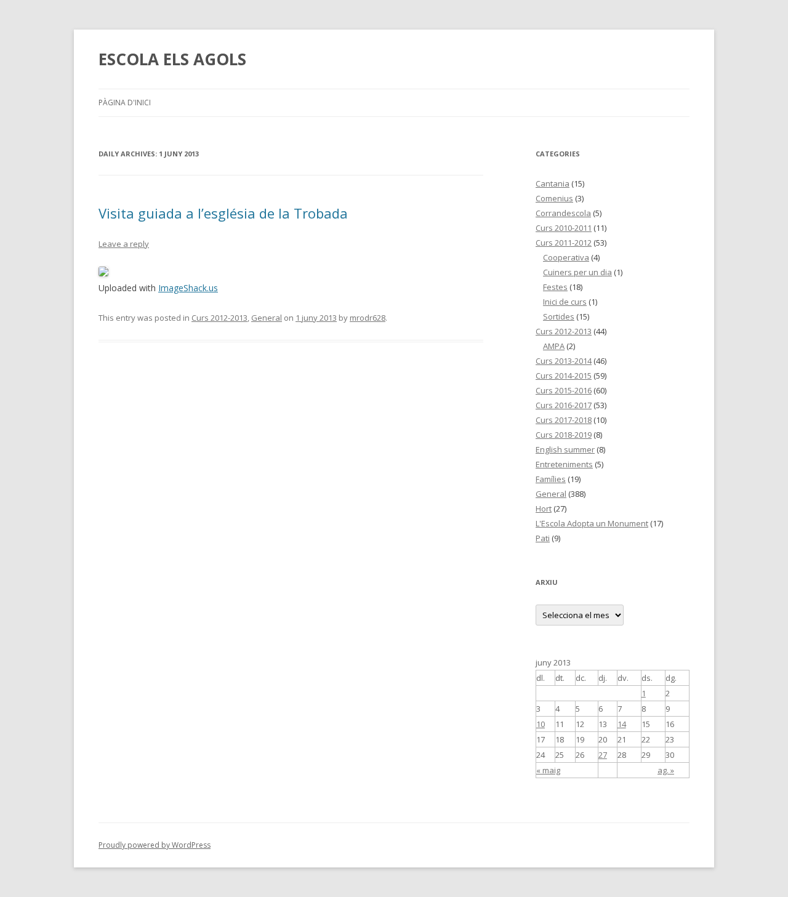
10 (540, 724)
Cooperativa (566, 257)
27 (602, 754)
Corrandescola (563, 213)
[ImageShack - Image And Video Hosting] (103, 273)
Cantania (552, 183)
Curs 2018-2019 (564, 434)
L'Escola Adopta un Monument (592, 523)
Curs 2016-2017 (564, 405)
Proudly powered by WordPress (154, 845)
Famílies (551, 479)
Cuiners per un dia (577, 272)
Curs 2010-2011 (564, 227)
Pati (543, 538)
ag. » (665, 770)
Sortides (558, 316)
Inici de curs (565, 301)
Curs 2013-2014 (564, 360)
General (266, 317)
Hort (544, 508)
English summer (565, 449)
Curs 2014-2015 (564, 375)
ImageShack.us (188, 288)
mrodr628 (367, 317)
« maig (548, 770)
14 (621, 724)
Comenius (554, 198)
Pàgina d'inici (124, 102)
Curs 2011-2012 (564, 242)
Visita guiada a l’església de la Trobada (223, 213)
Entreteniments (564, 464)
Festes (555, 286)
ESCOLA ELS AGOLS (172, 59)
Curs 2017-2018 (564, 419)
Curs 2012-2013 (219, 317)
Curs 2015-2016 (564, 390)
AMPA (554, 346)
